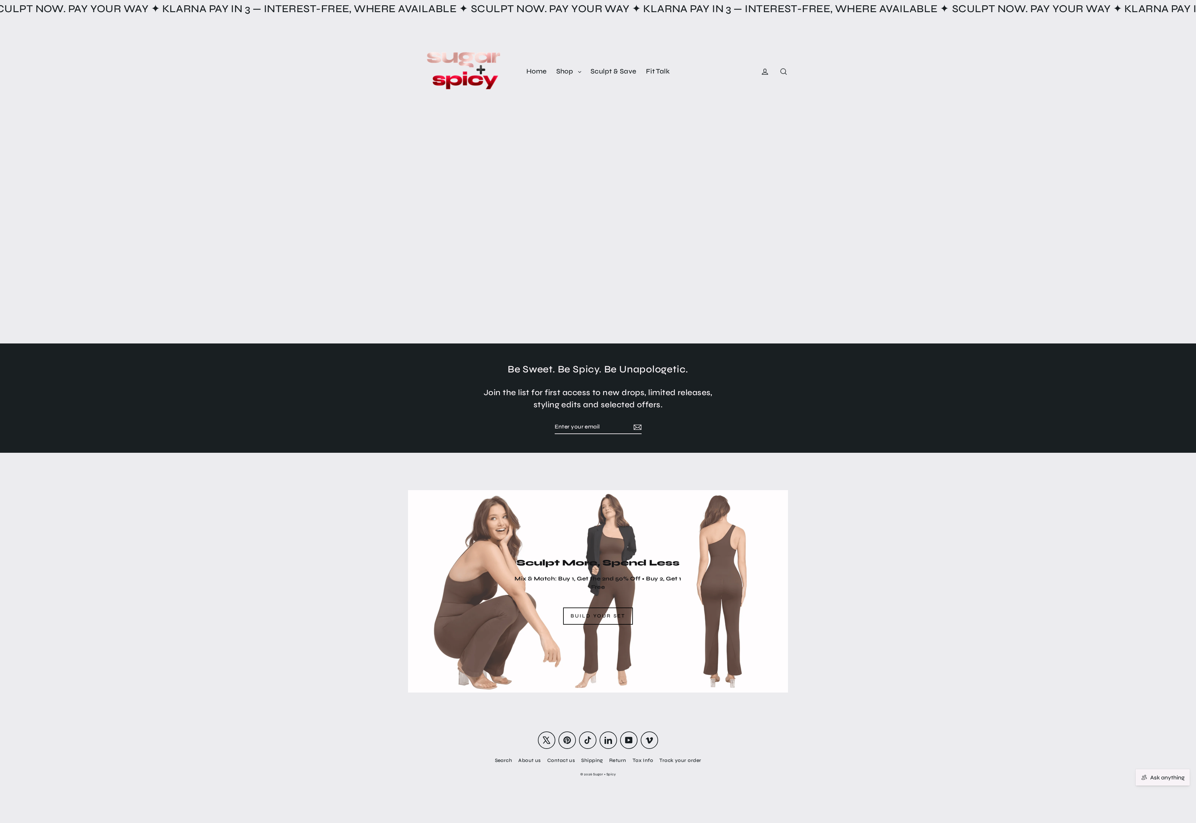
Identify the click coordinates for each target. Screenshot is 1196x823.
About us (529, 760)
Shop (565, 71)
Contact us (561, 760)
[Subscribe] (637, 427)
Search (503, 760)
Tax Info (643, 760)
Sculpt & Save (614, 71)
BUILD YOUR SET (598, 616)
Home (536, 71)
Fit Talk (658, 71)
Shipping (592, 760)
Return (617, 760)
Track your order (680, 760)
